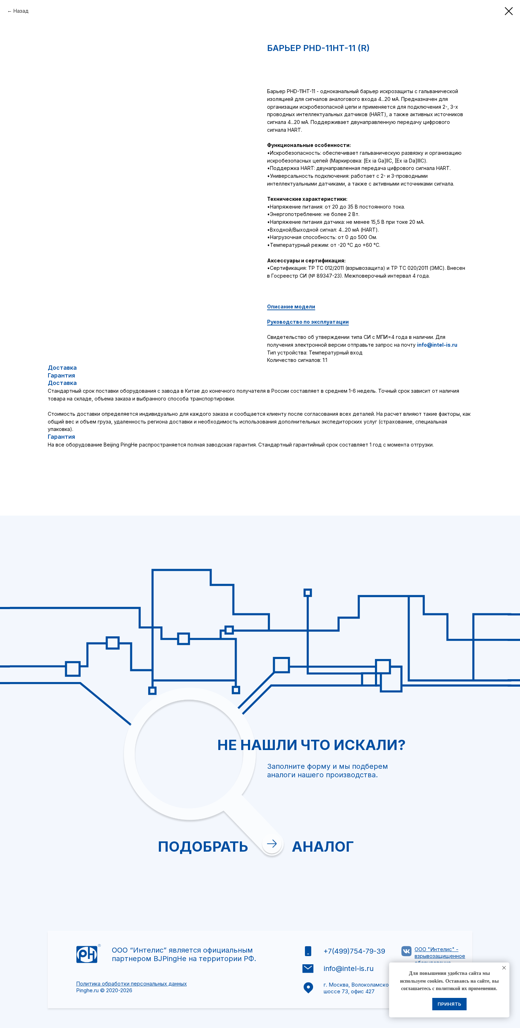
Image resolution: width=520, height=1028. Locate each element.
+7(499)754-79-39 (354, 951)
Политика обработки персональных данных (131, 983)
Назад (21, 11)
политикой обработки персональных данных (361, 852)
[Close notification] (504, 967)
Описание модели (291, 306)
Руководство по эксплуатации (308, 322)
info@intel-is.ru (437, 345)
